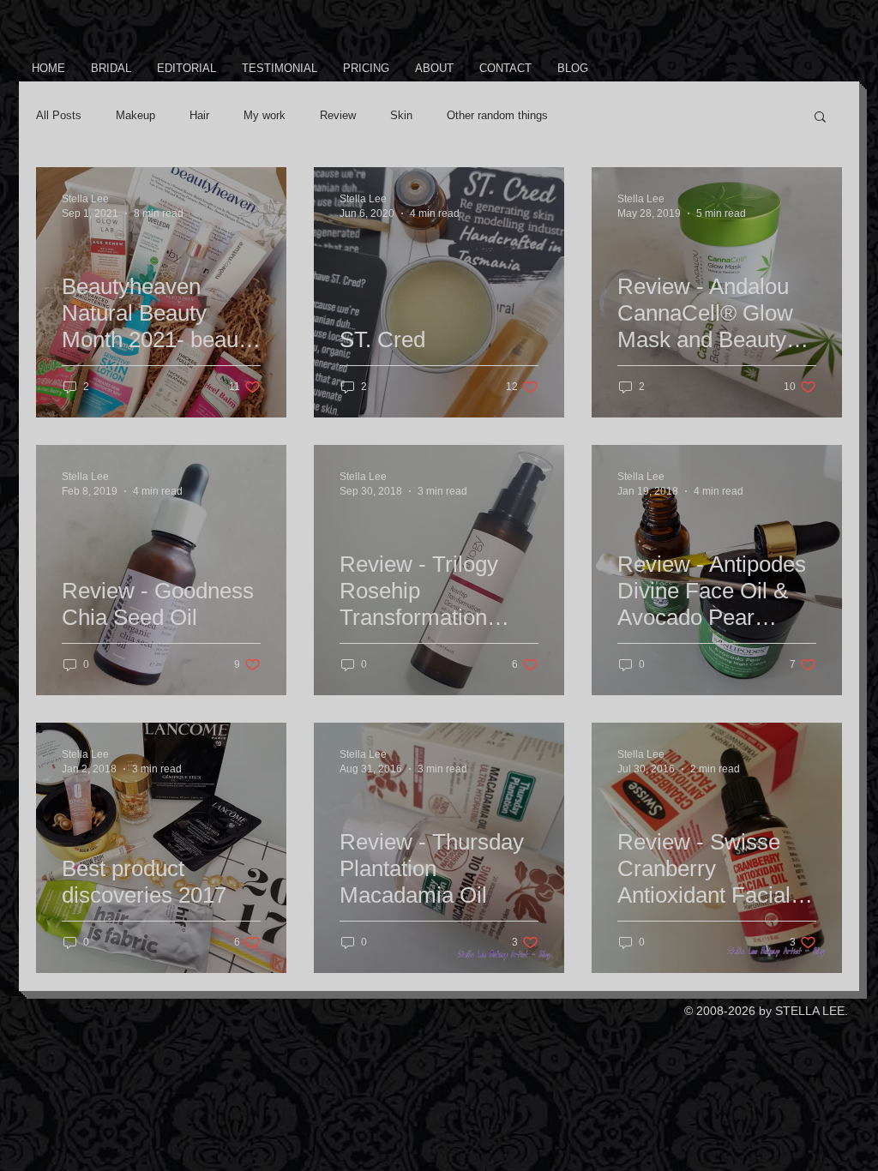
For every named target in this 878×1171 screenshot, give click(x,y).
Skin (401, 115)
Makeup (135, 115)
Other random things (497, 115)
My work (265, 115)
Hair (199, 115)
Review (338, 115)
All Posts (58, 115)
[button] (820, 118)
